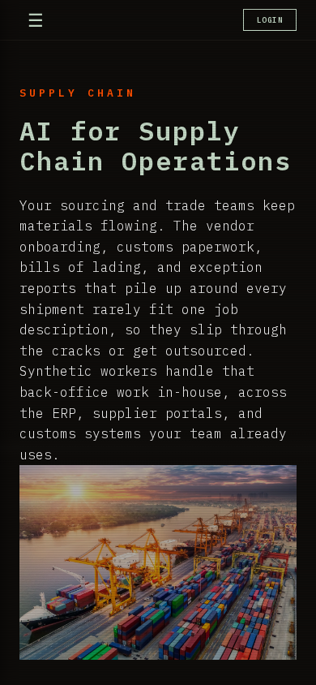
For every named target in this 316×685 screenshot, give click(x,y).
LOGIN (270, 19)
